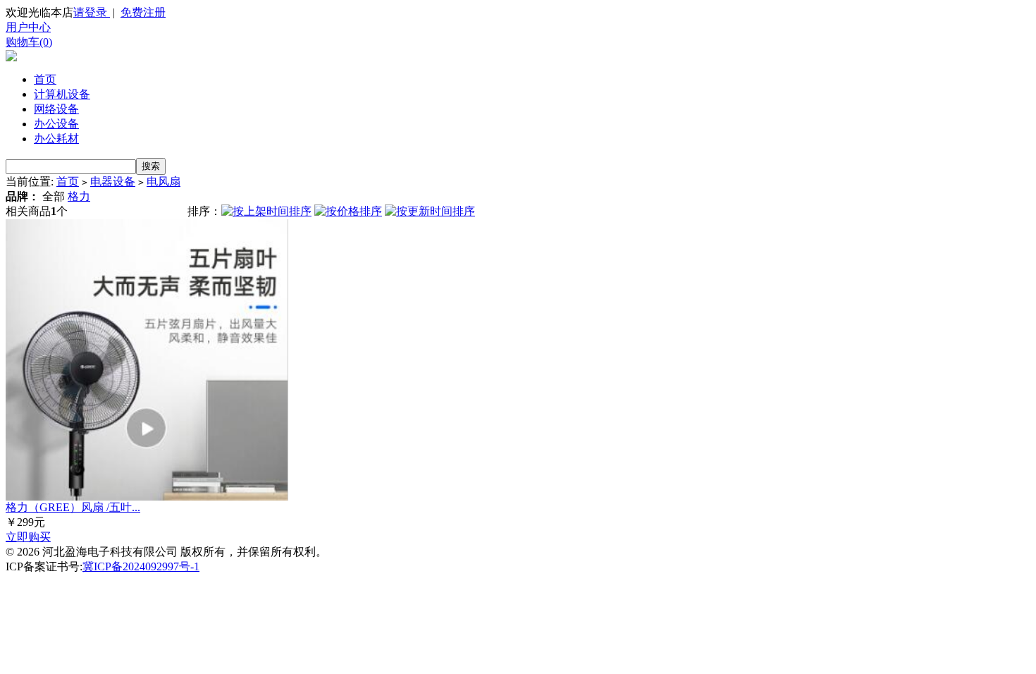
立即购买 (28, 537)
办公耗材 (56, 139)
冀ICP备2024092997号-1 (140, 566)
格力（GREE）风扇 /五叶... (73, 507)
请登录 (91, 12)
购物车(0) (29, 42)
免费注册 (143, 12)
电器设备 (112, 182)
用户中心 (28, 27)
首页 (45, 79)
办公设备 (56, 124)
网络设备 (56, 109)
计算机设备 (62, 94)
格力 (79, 196)
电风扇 (163, 182)
